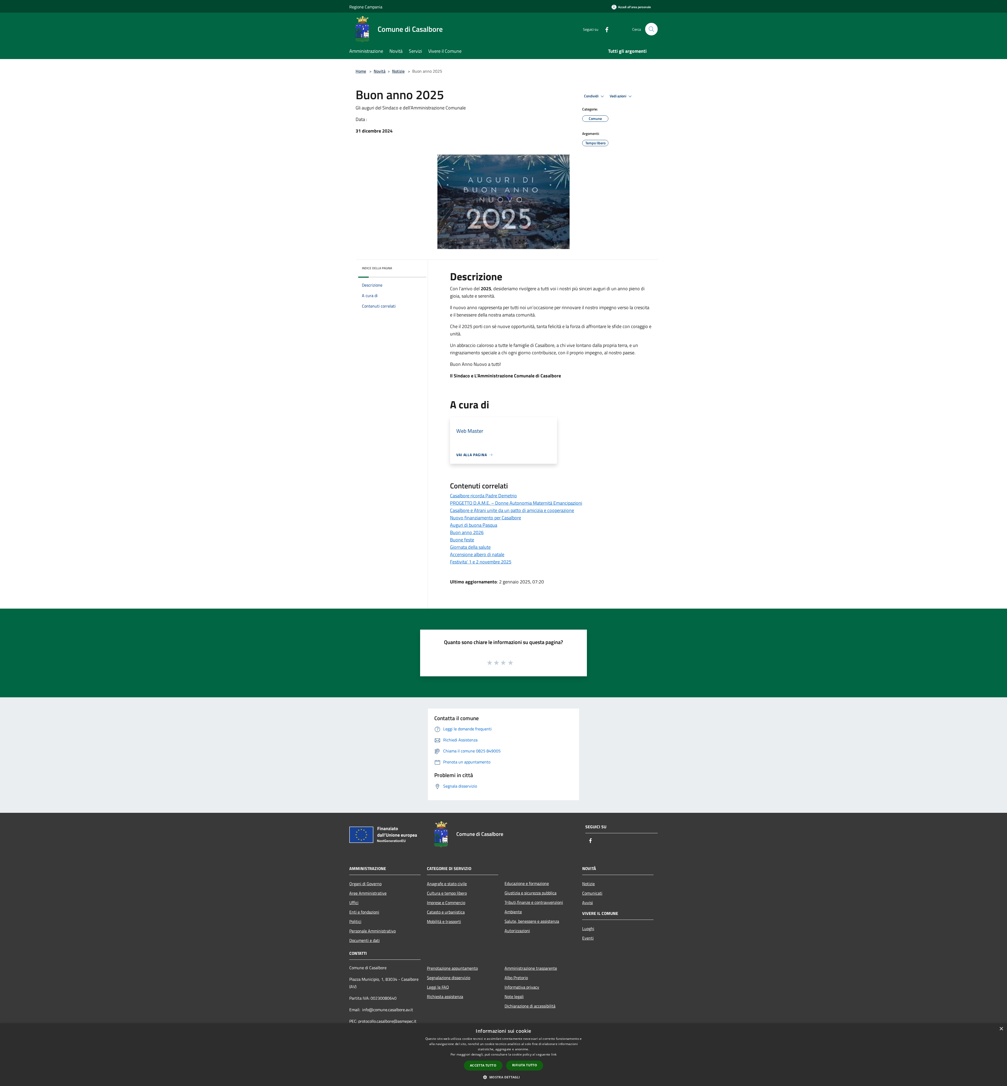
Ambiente (513, 912)
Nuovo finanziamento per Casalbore (485, 517)
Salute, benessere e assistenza (532, 921)
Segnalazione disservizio (448, 977)
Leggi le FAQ (438, 987)
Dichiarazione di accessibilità (530, 1006)
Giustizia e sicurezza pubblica (530, 893)
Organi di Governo (365, 884)
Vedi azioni (618, 96)
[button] (503, 1077)
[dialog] (503, 1054)
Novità (379, 71)
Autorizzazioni (517, 930)
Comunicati (592, 893)
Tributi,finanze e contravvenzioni (534, 902)
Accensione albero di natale (477, 554)
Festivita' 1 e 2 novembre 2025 (480, 561)
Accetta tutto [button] (483, 1065)
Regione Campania (365, 7)
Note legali (514, 996)
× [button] (1001, 1029)
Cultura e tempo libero (447, 893)
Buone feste (462, 539)
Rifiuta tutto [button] (524, 1065)
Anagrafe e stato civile (447, 884)
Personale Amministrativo (372, 931)
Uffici (353, 902)
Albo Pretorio (516, 977)
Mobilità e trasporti (444, 921)
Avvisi (587, 902)
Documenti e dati (364, 940)
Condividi (591, 96)
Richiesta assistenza (445, 996)
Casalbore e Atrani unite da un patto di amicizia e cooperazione (512, 510)
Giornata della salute (470, 547)
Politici (355, 921)
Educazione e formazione (527, 883)
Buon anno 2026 (467, 532)
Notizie (398, 71)
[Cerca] (651, 29)
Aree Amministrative (368, 893)
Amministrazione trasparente (531, 968)
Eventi (588, 938)
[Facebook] (604, 29)
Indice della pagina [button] (377, 268)
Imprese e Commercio (446, 902)
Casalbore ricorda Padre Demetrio (483, 495)
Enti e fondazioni (364, 912)
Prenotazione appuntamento (452, 968)
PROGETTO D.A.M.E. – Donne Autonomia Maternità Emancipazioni (516, 503)
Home (361, 71)
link (553, 1054)
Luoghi (588, 928)
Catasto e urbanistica (446, 912)
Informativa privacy (522, 987)
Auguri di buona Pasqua (473, 525)
